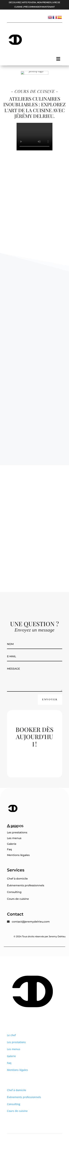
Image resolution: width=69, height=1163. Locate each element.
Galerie (11, 844)
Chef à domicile (17, 878)
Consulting (14, 892)
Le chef (12, 826)
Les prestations (17, 832)
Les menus (14, 838)
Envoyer (50, 699)
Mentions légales (18, 855)
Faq (9, 849)
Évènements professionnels (25, 885)
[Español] (59, 16)
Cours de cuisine (18, 898)
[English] (50, 16)
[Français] (55, 16)
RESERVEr (35, 757)
